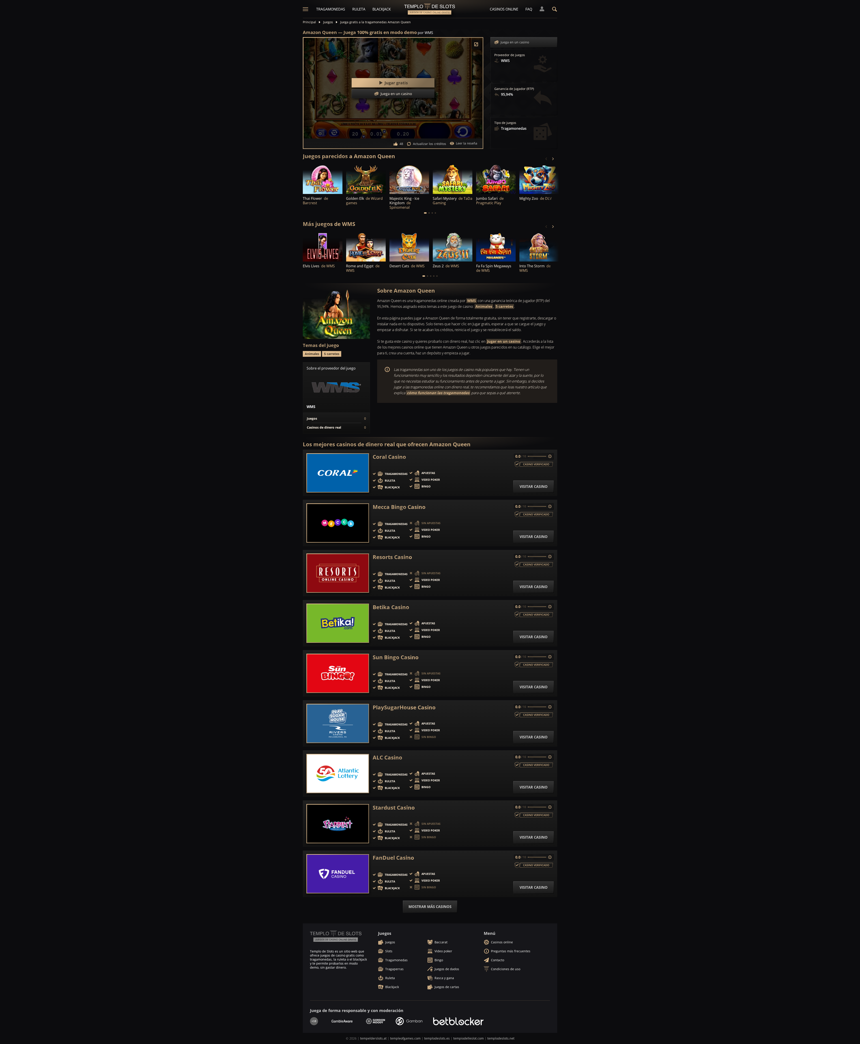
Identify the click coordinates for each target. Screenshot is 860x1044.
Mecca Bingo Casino (399, 506)
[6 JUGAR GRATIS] (409, 178)
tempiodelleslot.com (468, 1038)
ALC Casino (387, 757)
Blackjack (381, 9)
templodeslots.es (437, 1038)
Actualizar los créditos (429, 144)
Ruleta (358, 9)
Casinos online (504, 9)
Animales (483, 306)
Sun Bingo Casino (396, 657)
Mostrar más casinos (430, 906)
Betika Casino (391, 607)
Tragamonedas (330, 9)
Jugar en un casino (503, 341)
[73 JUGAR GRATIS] (452, 246)
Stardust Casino (394, 807)
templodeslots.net (500, 1038)
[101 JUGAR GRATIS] (496, 178)
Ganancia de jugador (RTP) (514, 89)
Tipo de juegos (505, 123)
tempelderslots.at (373, 1038)
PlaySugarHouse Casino (404, 707)
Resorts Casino (392, 557)
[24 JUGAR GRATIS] (366, 246)
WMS (471, 300)
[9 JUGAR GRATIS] (539, 246)
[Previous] (546, 159)
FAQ (528, 9)
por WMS (425, 32)
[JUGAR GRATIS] (366, 178)
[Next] (552, 159)
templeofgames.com (405, 1038)
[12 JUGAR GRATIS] (322, 246)
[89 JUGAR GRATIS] (322, 178)
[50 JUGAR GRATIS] (452, 178)
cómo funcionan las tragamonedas (438, 392)
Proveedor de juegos (509, 55)
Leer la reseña (466, 143)
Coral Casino (389, 456)
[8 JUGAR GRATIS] (409, 246)
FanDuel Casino (393, 857)
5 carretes (504, 306)
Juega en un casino (515, 42)
